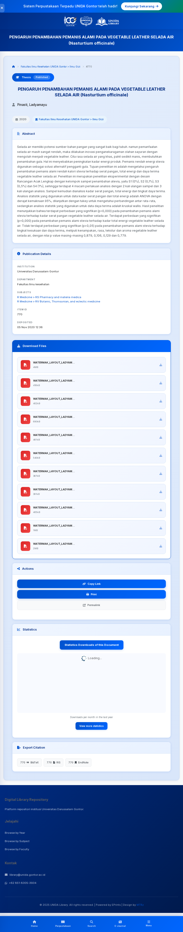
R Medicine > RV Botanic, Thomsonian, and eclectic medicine (58, 301)
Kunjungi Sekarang (139, 6)
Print (94, 594)
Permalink (93, 605)
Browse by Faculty (17, 849)
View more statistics (91, 726)
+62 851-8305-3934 (22, 883)
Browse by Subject (17, 841)
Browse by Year (15, 832)
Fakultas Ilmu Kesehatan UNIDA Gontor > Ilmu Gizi (50, 66)
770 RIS (53, 762)
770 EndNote (78, 762)
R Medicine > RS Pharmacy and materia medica (49, 297)
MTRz (140, 904)
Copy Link (94, 583)
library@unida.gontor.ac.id (27, 874)
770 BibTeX (29, 762)
